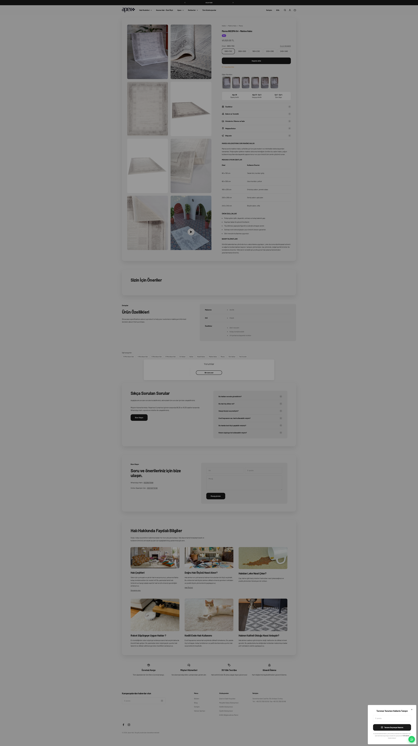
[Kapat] (412, 709)
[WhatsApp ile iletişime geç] (411, 739)
